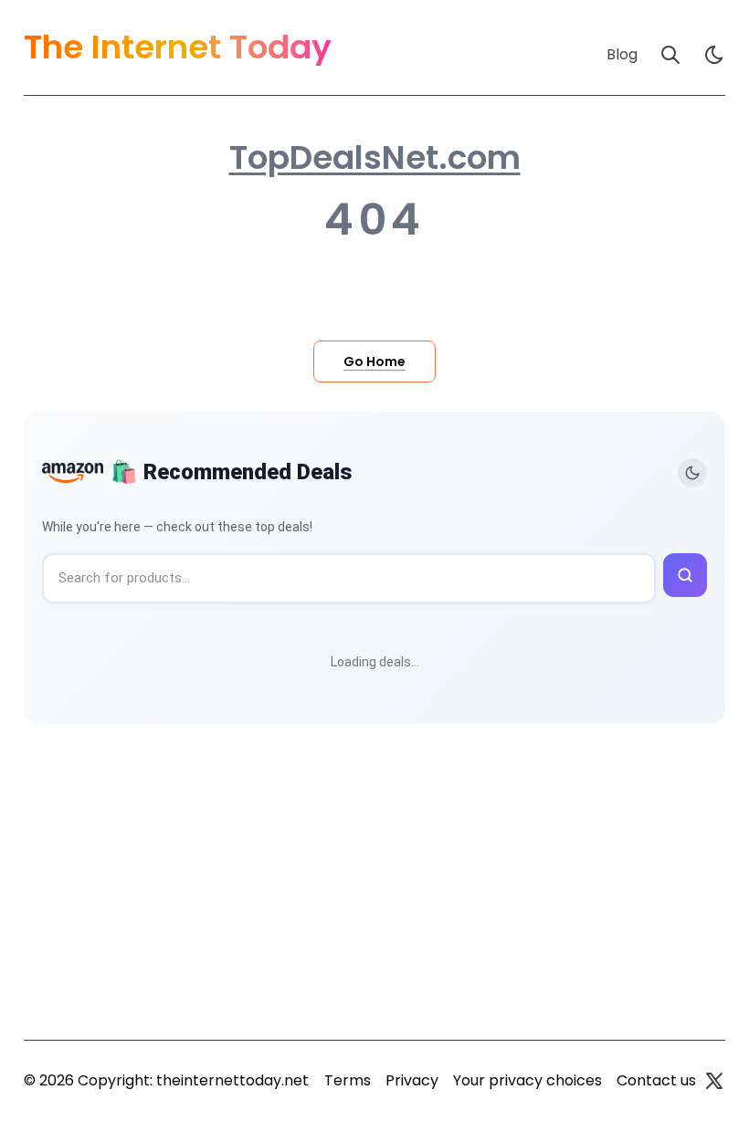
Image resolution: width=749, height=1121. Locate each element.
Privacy (411, 1080)
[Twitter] (714, 1081)
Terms (347, 1080)
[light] (714, 55)
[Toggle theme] (692, 472)
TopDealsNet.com (375, 158)
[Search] (670, 55)
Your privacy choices (527, 1080)
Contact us (656, 1080)
